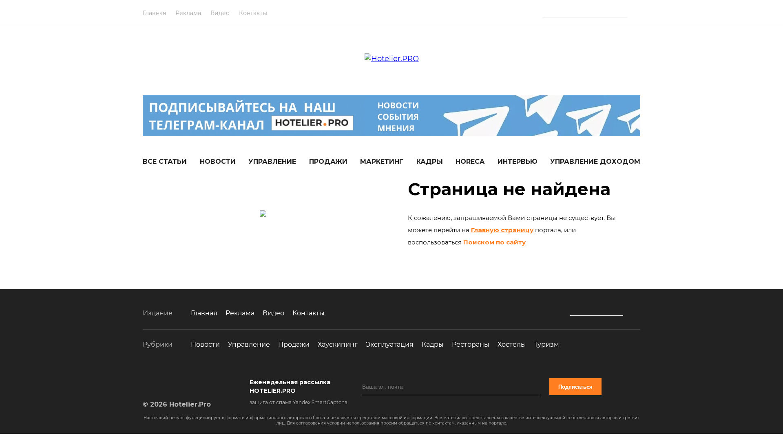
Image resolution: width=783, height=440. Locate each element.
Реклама (188, 13)
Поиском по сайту (494, 242)
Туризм (546, 344)
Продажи (328, 161)
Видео (220, 13)
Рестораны (470, 344)
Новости (218, 161)
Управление (272, 161)
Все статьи (165, 161)
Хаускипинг (338, 344)
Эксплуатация (390, 344)
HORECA (470, 161)
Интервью (517, 161)
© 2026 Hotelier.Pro (177, 404)
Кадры (429, 161)
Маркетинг (381, 161)
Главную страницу (502, 230)
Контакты (253, 13)
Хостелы (512, 344)
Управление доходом (595, 161)
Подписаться (575, 387)
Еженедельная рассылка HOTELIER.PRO (290, 386)
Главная (154, 13)
